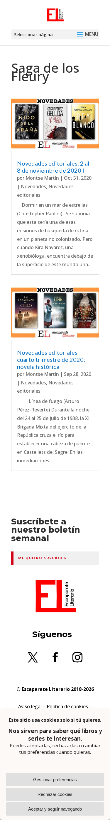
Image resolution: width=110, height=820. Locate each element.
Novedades (33, 186)
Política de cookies (67, 706)
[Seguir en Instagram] (77, 657)
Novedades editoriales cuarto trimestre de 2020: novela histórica (51, 359)
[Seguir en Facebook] (55, 657)
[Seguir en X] (33, 657)
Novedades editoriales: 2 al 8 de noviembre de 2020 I (53, 167)
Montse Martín (42, 178)
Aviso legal (30, 706)
